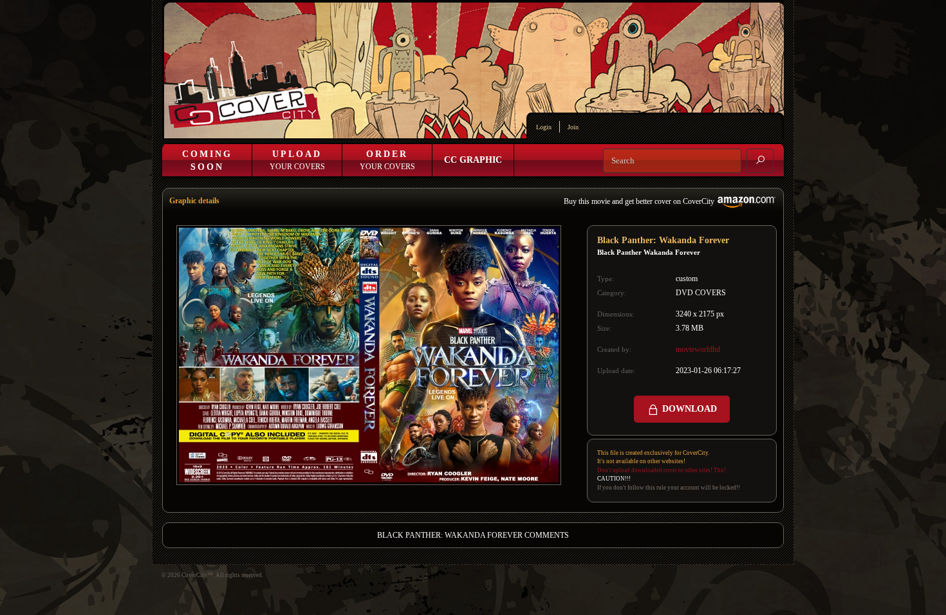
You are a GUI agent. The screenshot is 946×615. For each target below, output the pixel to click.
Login (544, 127)
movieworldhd (698, 349)
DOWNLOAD (688, 409)
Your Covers (297, 160)
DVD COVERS (701, 292)
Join (573, 127)
